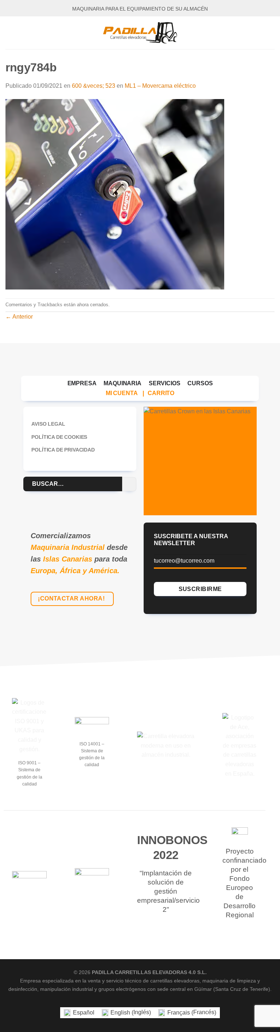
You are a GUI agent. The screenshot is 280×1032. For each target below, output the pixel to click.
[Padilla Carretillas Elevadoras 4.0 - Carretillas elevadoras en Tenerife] (140, 32)
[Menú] (9, 33)
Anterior (19, 317)
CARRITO (161, 393)
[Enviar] (129, 484)
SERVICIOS (164, 383)
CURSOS (200, 383)
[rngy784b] (114, 194)
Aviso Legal (48, 424)
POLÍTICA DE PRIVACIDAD (62, 450)
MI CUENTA (122, 393)
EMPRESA (82, 383)
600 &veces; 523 (93, 86)
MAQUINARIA (122, 383)
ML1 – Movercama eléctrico (160, 86)
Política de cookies (59, 437)
